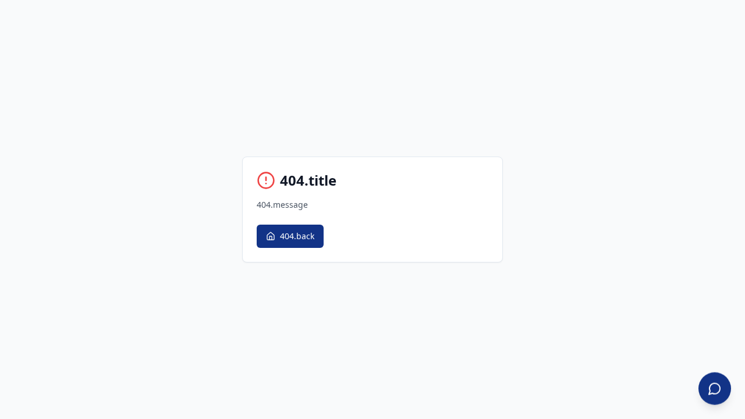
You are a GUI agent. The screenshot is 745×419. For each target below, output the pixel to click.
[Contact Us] (714, 388)
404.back (297, 236)
